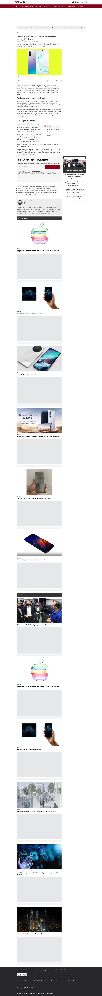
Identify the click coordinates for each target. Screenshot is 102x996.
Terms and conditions (22, 980)
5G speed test (71, 6)
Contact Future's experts (40, 980)
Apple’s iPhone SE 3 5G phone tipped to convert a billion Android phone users (75, 176)
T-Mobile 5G (72, 28)
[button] (84, 2)
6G (57, 192)
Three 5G (54, 28)
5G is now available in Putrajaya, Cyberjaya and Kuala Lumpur (75, 169)
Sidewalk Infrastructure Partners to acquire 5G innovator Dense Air (73, 183)
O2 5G (45, 28)
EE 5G (38, 28)
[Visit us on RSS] (75, 2)
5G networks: (29, 28)
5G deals (54, 6)
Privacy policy (54, 980)
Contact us (70, 984)
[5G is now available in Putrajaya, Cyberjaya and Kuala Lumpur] (74, 166)
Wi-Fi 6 (32, 195)
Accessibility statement (22, 984)
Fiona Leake (21, 41)
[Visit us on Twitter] (73, 2)
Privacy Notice (21, 172)
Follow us (51, 80)
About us (53, 984)
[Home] (17, 6)
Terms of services (36, 171)
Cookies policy (71, 980)
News (21, 6)
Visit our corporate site (70, 970)
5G (51, 89)
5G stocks (80, 6)
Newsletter (38, 6)
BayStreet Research (29, 101)
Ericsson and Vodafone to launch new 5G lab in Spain (74, 197)
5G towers (46, 6)
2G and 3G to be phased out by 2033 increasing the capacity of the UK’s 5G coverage (75, 190)
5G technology (30, 190)
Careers (36, 984)
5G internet (36, 186)
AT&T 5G (63, 28)
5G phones (62, 6)
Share (20, 80)
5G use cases (29, 6)
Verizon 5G (82, 28)
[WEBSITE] (25, 203)
